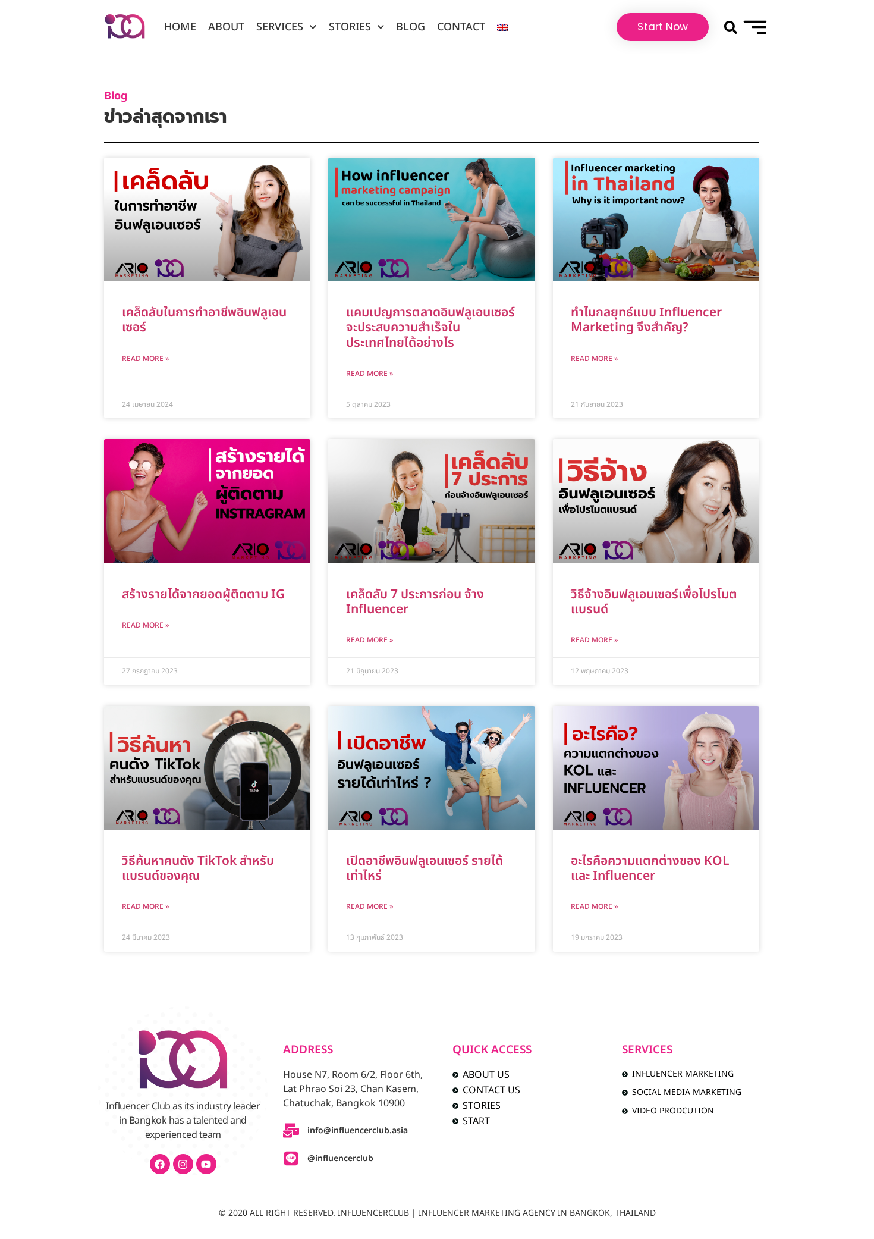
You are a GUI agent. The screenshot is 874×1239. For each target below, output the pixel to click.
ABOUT (226, 27)
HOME (180, 27)
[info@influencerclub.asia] (291, 1130)
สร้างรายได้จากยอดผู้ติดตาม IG (203, 594)
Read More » (145, 358)
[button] (730, 27)
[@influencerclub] (291, 1158)
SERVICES (279, 27)
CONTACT (461, 27)
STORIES (350, 27)
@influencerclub (340, 1158)
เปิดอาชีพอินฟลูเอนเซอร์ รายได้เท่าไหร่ (424, 868)
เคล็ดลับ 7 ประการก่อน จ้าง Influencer (415, 602)
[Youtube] (206, 1164)
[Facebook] (160, 1164)
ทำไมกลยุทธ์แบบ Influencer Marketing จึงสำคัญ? (646, 320)
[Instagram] (183, 1164)
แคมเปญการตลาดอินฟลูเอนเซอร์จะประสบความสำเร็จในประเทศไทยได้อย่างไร (430, 327)
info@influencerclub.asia (357, 1130)
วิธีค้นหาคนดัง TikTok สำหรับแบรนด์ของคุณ (198, 868)
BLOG (410, 27)
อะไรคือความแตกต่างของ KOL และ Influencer (650, 868)
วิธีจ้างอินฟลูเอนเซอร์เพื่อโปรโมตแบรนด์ (654, 602)
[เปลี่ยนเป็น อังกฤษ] (502, 27)
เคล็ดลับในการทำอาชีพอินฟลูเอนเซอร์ (204, 320)
